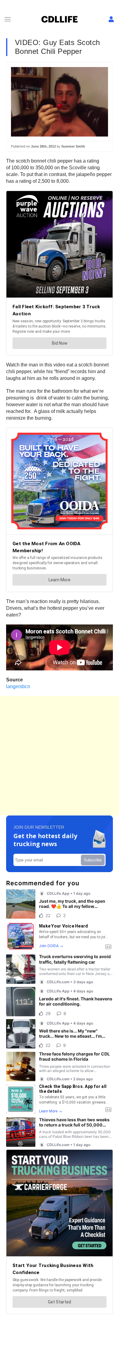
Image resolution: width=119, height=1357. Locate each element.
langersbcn (18, 686)
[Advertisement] (59, 755)
